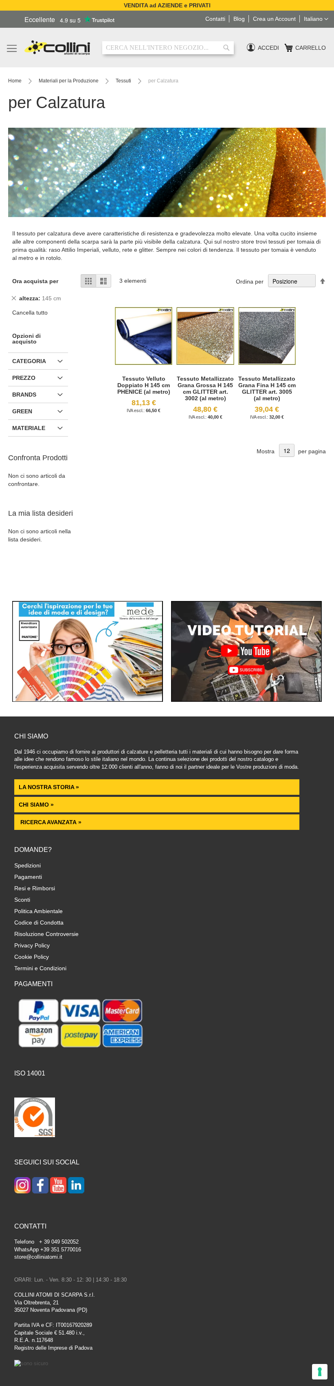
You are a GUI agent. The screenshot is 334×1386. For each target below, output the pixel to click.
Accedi (268, 47)
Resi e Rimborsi (34, 888)
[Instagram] (22, 1186)
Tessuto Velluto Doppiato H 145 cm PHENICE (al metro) (143, 385)
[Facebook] (40, 1186)
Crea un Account (274, 19)
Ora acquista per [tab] (35, 281)
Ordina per (250, 281)
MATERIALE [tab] (28, 428)
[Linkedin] (76, 1186)
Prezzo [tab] (23, 378)
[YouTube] (58, 1186)
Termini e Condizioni (40, 968)
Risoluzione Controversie (46, 934)
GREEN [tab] (22, 411)
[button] (316, 19)
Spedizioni (27, 865)
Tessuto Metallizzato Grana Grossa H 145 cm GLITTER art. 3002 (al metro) (205, 388)
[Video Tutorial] (246, 699)
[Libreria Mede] (87, 699)
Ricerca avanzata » (50, 822)
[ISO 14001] (34, 1118)
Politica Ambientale (38, 911)
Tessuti (124, 81)
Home (15, 81)
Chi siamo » (36, 804)
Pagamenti (28, 877)
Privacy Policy (32, 945)
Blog (239, 19)
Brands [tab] (24, 394)
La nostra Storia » (49, 787)
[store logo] (57, 47)
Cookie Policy (31, 957)
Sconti (22, 899)
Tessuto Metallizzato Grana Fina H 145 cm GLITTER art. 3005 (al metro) (267, 388)
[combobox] (168, 47)
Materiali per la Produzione (69, 81)
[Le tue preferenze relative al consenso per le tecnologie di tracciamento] (319, 1371)
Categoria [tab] (29, 361)
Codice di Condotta (39, 922)
